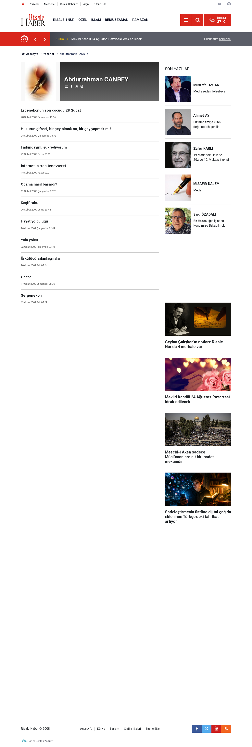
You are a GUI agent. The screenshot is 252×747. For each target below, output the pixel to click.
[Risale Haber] (33, 19)
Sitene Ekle (100, 4)
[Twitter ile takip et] (206, 729)
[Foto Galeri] (229, 4)
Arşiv (86, 4)
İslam (96, 20)
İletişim (114, 728)
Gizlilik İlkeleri (132, 728)
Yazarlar (34, 4)
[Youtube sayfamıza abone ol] (216, 729)
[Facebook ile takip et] (197, 729)
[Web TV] (219, 4)
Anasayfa (86, 728)
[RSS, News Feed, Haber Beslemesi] (226, 729)
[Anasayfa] (23, 4)
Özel (82, 20)
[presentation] (35, 39)
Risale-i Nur (63, 20)
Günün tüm (217, 39)
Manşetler (49, 4)
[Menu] (186, 20)
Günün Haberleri (69, 4)
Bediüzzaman (116, 20)
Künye (101, 728)
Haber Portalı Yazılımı (41, 741)
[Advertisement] (198, 270)
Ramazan (140, 20)
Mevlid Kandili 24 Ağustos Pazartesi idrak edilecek (106, 39)
